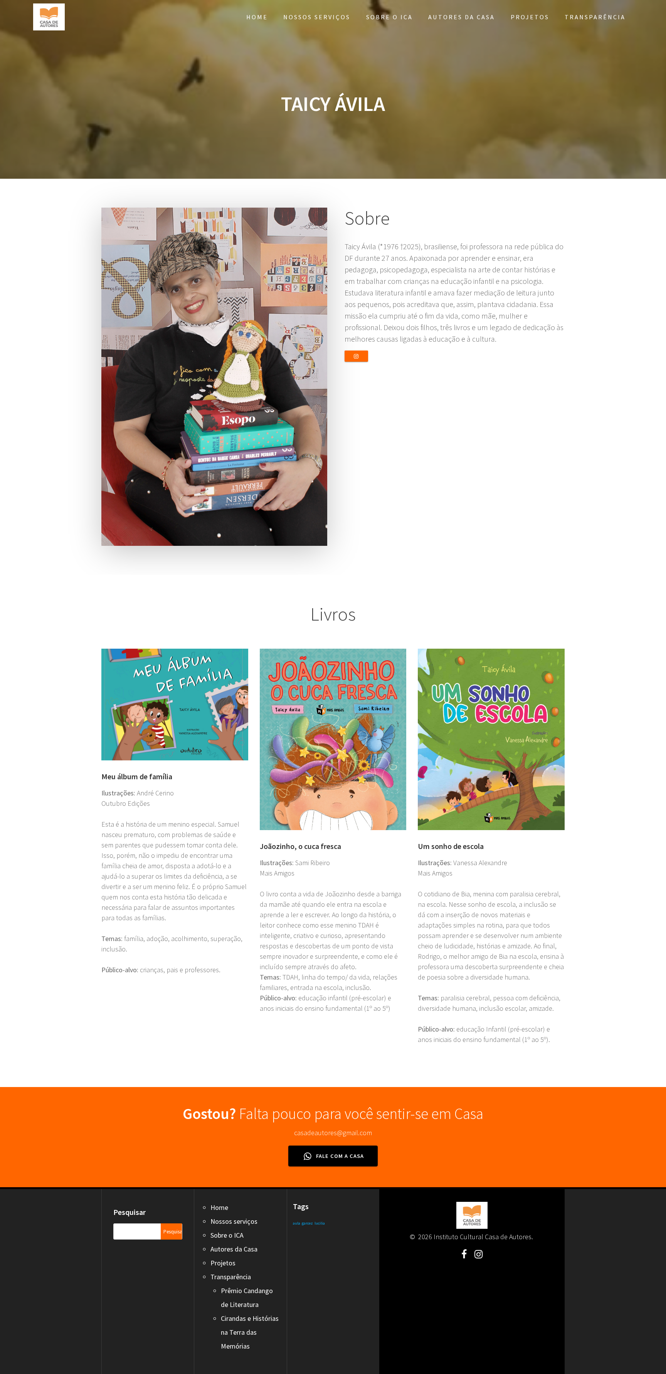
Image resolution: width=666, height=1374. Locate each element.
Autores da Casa (461, 17)
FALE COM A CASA (339, 1156)
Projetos (530, 17)
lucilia (319, 1223)
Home (257, 17)
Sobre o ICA (389, 17)
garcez (307, 1223)
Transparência (595, 17)
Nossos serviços (316, 17)
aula (296, 1223)
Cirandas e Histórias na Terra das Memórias (250, 1332)
